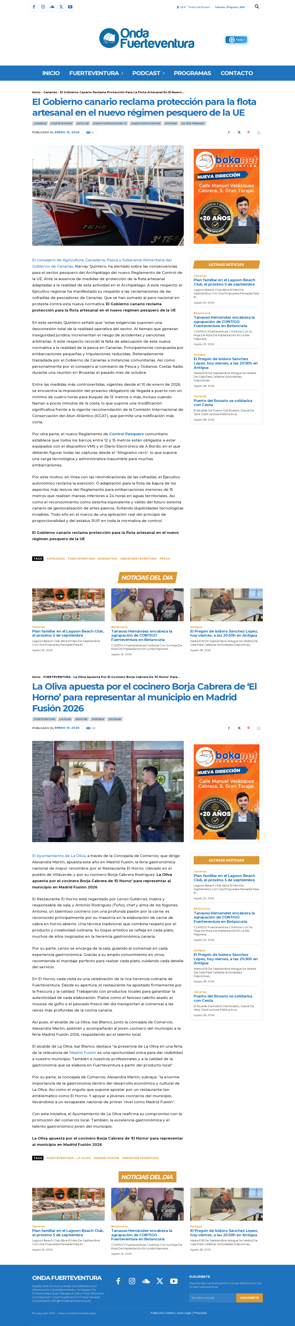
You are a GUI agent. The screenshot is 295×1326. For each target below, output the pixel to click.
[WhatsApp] (258, 132)
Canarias (50, 92)
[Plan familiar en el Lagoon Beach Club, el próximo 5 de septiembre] (68, 604)
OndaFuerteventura (145, 123)
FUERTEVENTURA (61, 123)
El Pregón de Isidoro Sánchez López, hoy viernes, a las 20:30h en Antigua (226, 363)
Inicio (36, 92)
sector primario (192, 123)
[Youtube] (70, 7)
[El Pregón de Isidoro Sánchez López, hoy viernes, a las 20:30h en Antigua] (226, 604)
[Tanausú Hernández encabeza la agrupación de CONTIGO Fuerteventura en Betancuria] (147, 604)
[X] (61, 7)
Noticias (82, 123)
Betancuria (202, 313)
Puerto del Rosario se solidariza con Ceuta (223, 402)
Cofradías (55, 558)
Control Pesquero (126, 434)
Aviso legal (184, 1313)
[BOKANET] (226, 196)
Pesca (165, 558)
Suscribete (249, 1297)
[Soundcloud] (52, 7)
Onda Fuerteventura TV (110, 123)
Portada (171, 123)
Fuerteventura (81, 558)
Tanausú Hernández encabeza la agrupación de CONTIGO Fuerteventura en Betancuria (224, 321)
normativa (107, 558)
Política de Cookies (162, 1313)
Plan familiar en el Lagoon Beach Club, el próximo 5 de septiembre (224, 282)
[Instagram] (43, 7)
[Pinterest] (248, 132)
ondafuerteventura (138, 558)
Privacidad (200, 1313)
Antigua (199, 354)
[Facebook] (33, 7)
